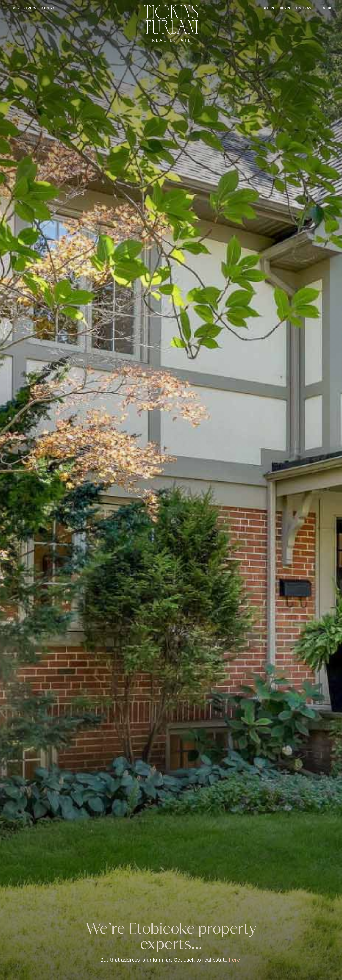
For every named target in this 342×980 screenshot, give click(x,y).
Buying (286, 8)
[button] (325, 8)
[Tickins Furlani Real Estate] (171, 21)
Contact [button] (49, 8)
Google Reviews (23, 8)
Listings (303, 8)
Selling (269, 8)
